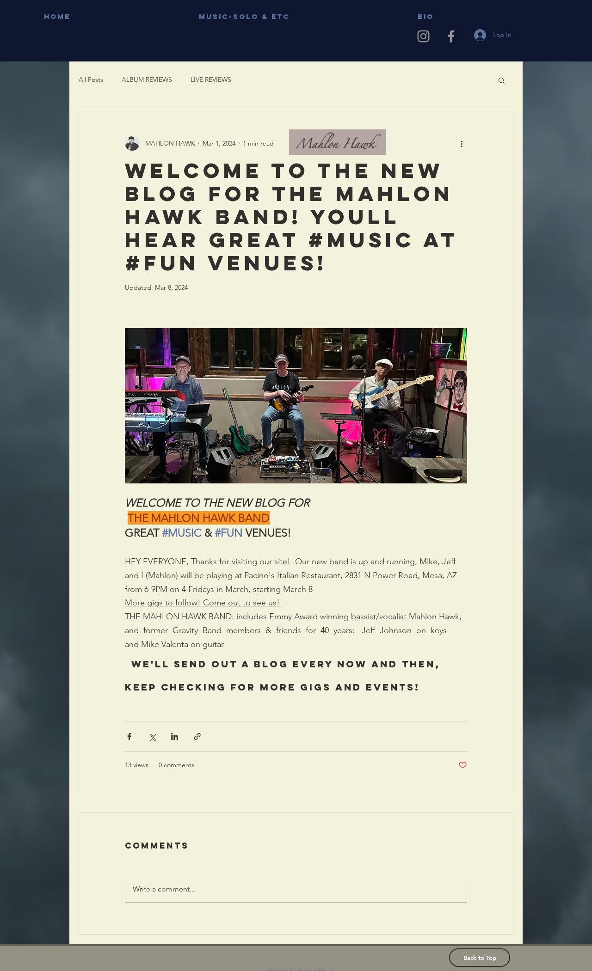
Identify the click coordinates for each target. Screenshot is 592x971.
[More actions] (461, 143)
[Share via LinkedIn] (174, 736)
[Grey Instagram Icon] (423, 36)
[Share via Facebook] (129, 736)
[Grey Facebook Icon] (451, 36)
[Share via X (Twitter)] (152, 736)
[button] (501, 80)
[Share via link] (197, 736)
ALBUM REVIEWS (147, 79)
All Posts (91, 79)
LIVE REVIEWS (211, 79)
